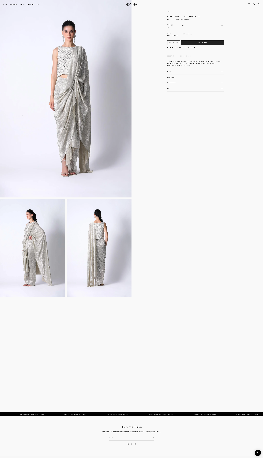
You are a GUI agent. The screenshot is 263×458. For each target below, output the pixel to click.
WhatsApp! (191, 48)
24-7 (168, 11)
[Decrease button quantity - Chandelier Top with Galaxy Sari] (169, 42)
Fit (168, 88)
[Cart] (258, 4)
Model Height (171, 77)
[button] (5, 4)
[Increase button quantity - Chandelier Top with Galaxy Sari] (177, 42)
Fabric (169, 71)
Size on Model (171, 83)
